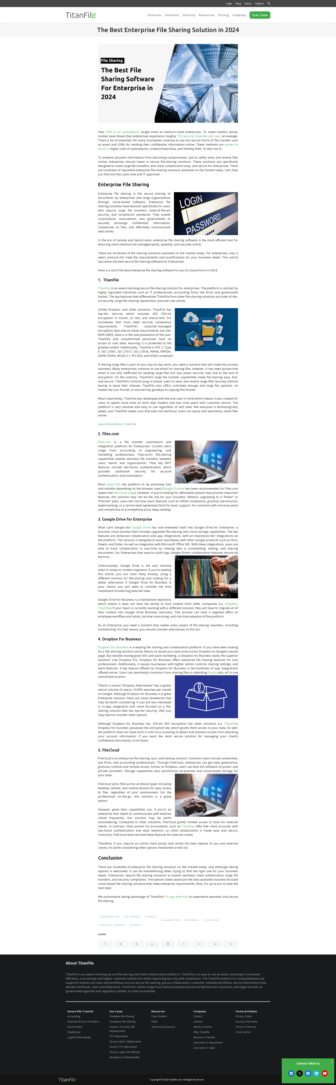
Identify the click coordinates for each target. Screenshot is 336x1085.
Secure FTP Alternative (123, 1046)
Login (229, 3)
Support (259, 3)
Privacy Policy (243, 1016)
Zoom (212, 672)
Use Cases (116, 1011)
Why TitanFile (201, 1032)
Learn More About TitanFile (117, 424)
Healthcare (74, 1032)
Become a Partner (204, 1037)
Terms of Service (245, 1026)
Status (247, 3)
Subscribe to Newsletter (208, 1042)
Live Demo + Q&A (204, 1047)
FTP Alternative (118, 1036)
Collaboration (109, 916)
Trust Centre (243, 1032)
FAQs (154, 1021)
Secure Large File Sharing (124, 1052)
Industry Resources (163, 1026)
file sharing (211, 920)
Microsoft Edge (124, 493)
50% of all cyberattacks (123, 132)
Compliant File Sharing (122, 1021)
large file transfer (112, 925)
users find (113, 484)
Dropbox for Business (113, 647)
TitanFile (104, 288)
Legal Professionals (79, 1037)
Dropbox (231, 604)
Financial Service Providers (83, 1021)
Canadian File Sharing (121, 1016)
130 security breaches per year (198, 136)
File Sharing (132, 916)
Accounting (73, 1016)
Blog (238, 3)
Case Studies (159, 1016)
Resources (158, 1011)
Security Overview (246, 1021)
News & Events (202, 1026)
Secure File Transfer (80, 1011)
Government (75, 1026)
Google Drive (141, 527)
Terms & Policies (246, 1011)
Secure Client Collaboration (125, 1041)
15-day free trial (176, 897)
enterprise (192, 920)
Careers (198, 1021)
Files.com (104, 442)
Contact (198, 1016)
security (135, 925)
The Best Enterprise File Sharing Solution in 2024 (168, 29)
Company (199, 1011)
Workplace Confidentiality (124, 1057)
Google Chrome (173, 488)
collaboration (170, 920)
